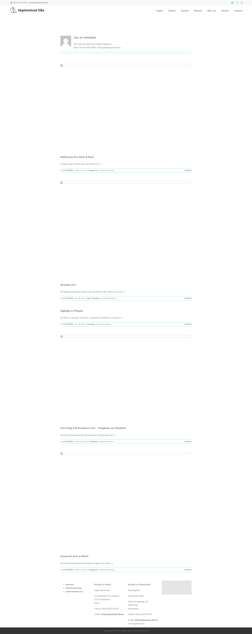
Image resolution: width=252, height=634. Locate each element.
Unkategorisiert (93, 170)
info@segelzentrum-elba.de (38, 3)
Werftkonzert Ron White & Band (77, 157)
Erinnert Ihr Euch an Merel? (74, 556)
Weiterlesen (188, 170)
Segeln (88, 298)
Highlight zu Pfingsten (71, 310)
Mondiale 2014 (68, 284)
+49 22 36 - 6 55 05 (20, 3)
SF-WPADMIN (68, 170)
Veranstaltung (95, 298)
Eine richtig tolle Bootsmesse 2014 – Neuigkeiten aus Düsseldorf (93, 428)
